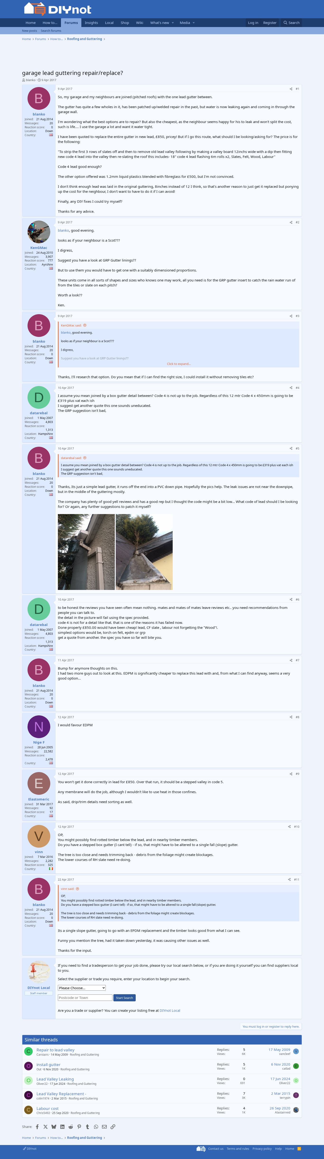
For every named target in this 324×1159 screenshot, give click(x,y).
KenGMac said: (71, 325)
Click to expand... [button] (179, 364)
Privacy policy (262, 1148)
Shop (125, 22)
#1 (297, 89)
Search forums (51, 30)
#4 (297, 388)
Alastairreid (282, 1112)
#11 (296, 880)
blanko (31, 80)
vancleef (284, 1054)
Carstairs (43, 1055)
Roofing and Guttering (84, 1055)
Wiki (139, 22)
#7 (297, 660)
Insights (91, 22)
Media (185, 22)
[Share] (291, 89)
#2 (297, 222)
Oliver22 (42, 1084)
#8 (297, 717)
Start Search (124, 998)
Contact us (215, 1148)
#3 (297, 316)
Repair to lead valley (55, 1050)
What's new (159, 22)
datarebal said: (71, 458)
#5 (297, 448)
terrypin (285, 1098)
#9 (297, 774)
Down (49, 131)
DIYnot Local (170, 1010)
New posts (29, 30)
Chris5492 (43, 1113)
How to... (50, 22)
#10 (296, 827)
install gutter (48, 1064)
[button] (173, 22)
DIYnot (31, 1148)
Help (278, 1148)
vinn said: (67, 889)
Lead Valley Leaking (55, 1079)
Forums (71, 22)
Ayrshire (47, 264)
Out (39, 1069)
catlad (286, 1069)
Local (109, 22)
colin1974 (43, 1098)
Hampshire (45, 434)
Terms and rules (238, 1148)
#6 (297, 600)
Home (31, 22)
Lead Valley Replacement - (61, 1093)
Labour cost (48, 1108)
